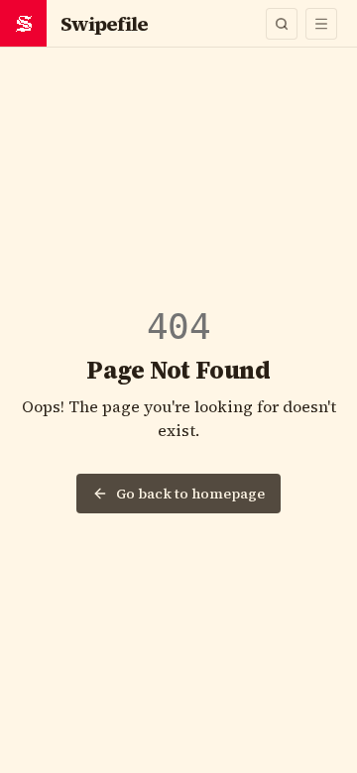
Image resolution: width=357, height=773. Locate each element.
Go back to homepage (190, 493)
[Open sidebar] (321, 24)
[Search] (281, 24)
